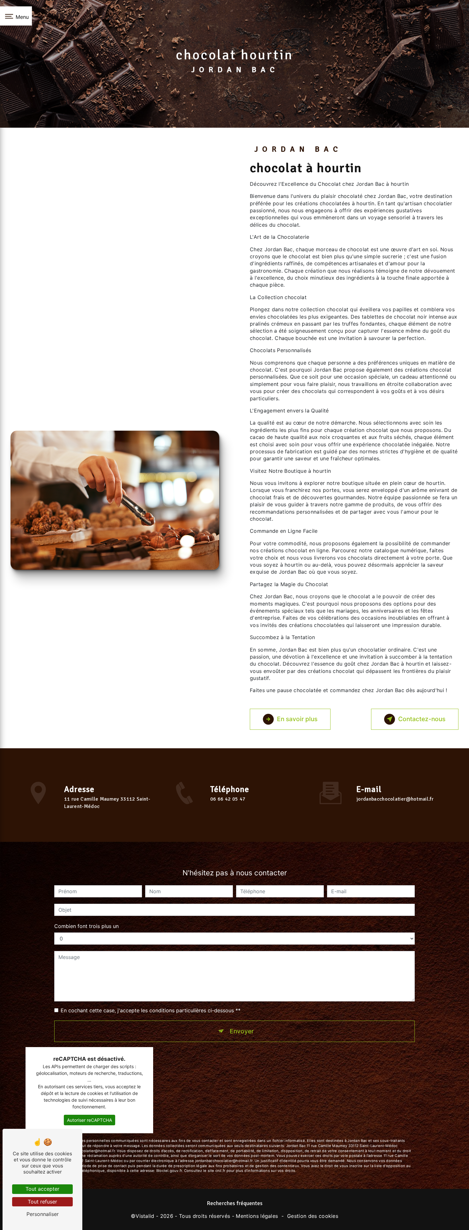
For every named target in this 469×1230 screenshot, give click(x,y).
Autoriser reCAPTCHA (89, 1120)
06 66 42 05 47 (227, 799)
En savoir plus (297, 719)
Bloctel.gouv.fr (169, 1170)
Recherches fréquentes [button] (235, 1203)
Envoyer (242, 1031)
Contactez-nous (421, 719)
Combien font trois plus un (86, 926)
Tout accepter (42, 1189)
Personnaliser (42, 1214)
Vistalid (145, 1216)
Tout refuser (42, 1201)
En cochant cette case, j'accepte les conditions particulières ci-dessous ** (151, 1010)
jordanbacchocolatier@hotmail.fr (395, 799)
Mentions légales (257, 1216)
